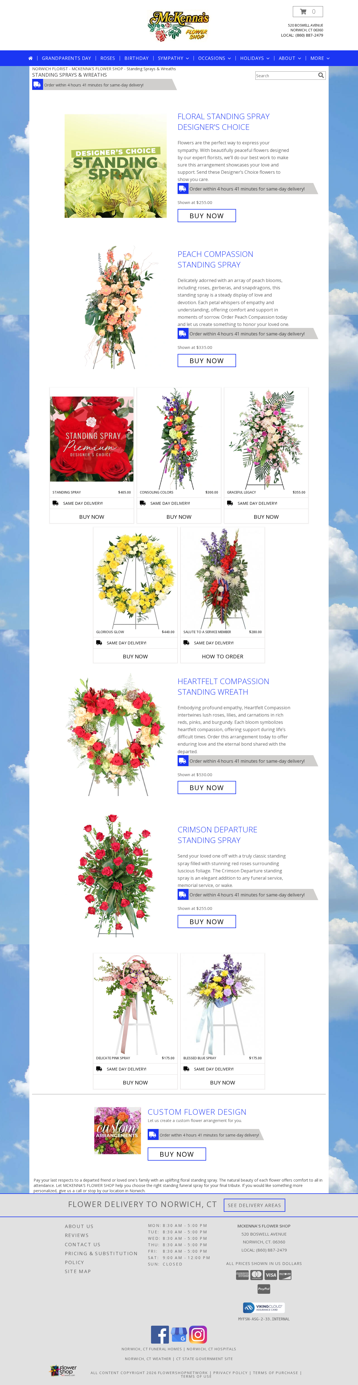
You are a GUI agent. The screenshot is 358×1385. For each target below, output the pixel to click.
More (317, 58)
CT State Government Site (204, 1358)
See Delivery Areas (254, 1205)
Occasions (211, 58)
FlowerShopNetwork (183, 1372)
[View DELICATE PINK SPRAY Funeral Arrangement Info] (135, 1004)
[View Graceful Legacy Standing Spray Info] (266, 439)
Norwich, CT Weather (148, 1358)
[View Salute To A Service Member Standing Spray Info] (223, 578)
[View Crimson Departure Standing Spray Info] (120, 875)
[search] (321, 75)
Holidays (252, 58)
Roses (107, 58)
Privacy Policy (230, 1372)
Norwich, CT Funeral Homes (152, 1348)
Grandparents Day (66, 58)
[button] (308, 11)
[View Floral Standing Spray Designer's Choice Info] (120, 166)
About (287, 58)
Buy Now (207, 215)
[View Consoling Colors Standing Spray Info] (179, 439)
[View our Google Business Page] (179, 1342)
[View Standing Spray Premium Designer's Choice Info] (92, 439)
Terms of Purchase (275, 1372)
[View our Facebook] (160, 1342)
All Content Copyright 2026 (124, 1372)
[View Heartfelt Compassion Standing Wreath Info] (120, 734)
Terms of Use (196, 1376)
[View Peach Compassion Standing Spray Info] (120, 307)
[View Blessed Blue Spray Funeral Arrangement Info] (223, 1004)
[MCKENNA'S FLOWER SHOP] (179, 25)
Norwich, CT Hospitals (211, 1348)
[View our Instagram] (198, 1342)
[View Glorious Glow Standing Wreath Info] (135, 578)
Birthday (136, 58)
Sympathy (170, 58)
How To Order (222, 656)
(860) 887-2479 (309, 35)
